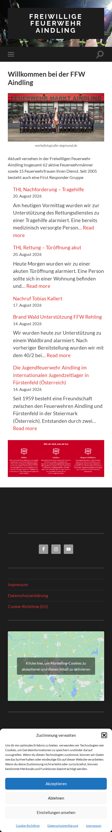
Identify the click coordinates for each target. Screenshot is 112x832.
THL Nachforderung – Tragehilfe (48, 189)
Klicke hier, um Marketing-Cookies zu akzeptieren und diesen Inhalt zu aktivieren (56, 666)
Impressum (93, 826)
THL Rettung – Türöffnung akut (47, 247)
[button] (104, 735)
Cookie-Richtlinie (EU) (28, 606)
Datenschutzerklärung (62, 826)
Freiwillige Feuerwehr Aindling (56, 23)
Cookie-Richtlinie (28, 826)
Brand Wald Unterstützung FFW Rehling (57, 317)
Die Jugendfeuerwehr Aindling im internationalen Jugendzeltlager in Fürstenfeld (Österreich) (51, 374)
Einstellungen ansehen (56, 812)
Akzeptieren (56, 783)
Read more (38, 286)
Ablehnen (56, 798)
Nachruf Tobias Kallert (37, 298)
